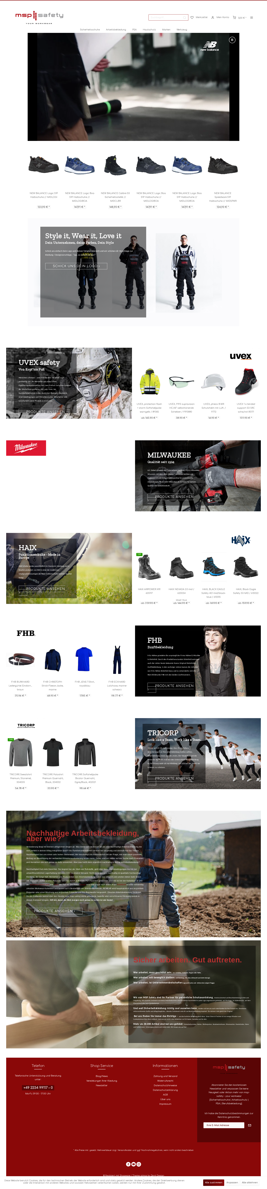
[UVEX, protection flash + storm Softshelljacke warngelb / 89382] (214, 382)
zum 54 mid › (38, 592)
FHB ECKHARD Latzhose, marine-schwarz (117, 686)
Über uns (165, 1099)
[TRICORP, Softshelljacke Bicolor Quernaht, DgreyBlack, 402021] (85, 752)
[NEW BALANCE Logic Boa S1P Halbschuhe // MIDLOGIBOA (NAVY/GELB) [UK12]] (79, 165)
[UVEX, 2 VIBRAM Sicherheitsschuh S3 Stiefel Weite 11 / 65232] (181, 382)
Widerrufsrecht (165, 1081)
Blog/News (102, 1076)
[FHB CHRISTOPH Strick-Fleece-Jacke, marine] (52, 660)
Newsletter (102, 1085)
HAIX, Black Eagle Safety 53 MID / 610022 (246, 591)
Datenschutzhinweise (165, 1085)
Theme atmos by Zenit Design (148, 1175)
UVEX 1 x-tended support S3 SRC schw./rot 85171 (149, 408)
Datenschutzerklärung (165, 1090)
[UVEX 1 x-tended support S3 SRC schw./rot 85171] (149, 382)
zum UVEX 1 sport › (72, 284)
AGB (165, 1095)
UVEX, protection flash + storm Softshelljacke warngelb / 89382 (214, 408)
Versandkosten (125, 1150)
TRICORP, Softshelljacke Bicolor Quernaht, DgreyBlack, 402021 (85, 778)
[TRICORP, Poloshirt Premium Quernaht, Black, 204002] (53, 752)
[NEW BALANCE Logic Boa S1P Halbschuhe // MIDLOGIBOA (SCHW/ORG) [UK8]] (43, 165)
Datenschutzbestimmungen (234, 1113)
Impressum (165, 1104)
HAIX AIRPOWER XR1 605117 (149, 591)
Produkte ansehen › (171, 502)
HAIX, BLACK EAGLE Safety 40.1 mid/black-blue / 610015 (213, 593)
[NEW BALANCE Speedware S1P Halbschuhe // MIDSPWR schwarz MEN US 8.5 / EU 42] (115, 165)
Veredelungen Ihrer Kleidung (101, 1081)
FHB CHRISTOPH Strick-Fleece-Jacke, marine (52, 686)
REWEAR (122, 885)
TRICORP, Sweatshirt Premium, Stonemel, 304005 (21, 778)
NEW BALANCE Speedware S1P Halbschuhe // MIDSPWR (115, 197)
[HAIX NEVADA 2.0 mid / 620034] (181, 567)
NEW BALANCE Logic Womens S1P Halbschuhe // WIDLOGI (187, 197)
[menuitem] (168, 17)
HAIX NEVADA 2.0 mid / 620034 (181, 591)
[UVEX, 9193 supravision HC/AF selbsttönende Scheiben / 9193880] (246, 382)
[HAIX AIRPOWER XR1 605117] (149, 567)
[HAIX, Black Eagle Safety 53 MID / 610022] (246, 567)
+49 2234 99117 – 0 (38, 1088)
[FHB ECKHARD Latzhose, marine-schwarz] (117, 660)
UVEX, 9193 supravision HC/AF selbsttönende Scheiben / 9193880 (246, 408)
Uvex (56, 885)
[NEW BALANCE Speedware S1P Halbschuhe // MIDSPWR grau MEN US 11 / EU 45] (151, 165)
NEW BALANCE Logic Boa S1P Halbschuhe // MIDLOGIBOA (43, 197)
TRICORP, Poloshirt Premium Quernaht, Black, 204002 (53, 778)
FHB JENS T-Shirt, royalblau (85, 684)
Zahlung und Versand (165, 1076)
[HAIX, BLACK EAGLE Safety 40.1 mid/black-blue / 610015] (213, 567)
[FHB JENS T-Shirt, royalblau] (85, 660)
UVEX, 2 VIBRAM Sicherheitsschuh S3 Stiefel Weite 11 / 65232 (182, 408)
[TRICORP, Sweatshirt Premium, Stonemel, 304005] (20, 752)
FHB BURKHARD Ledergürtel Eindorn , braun (20, 686)
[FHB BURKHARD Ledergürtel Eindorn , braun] (20, 660)
